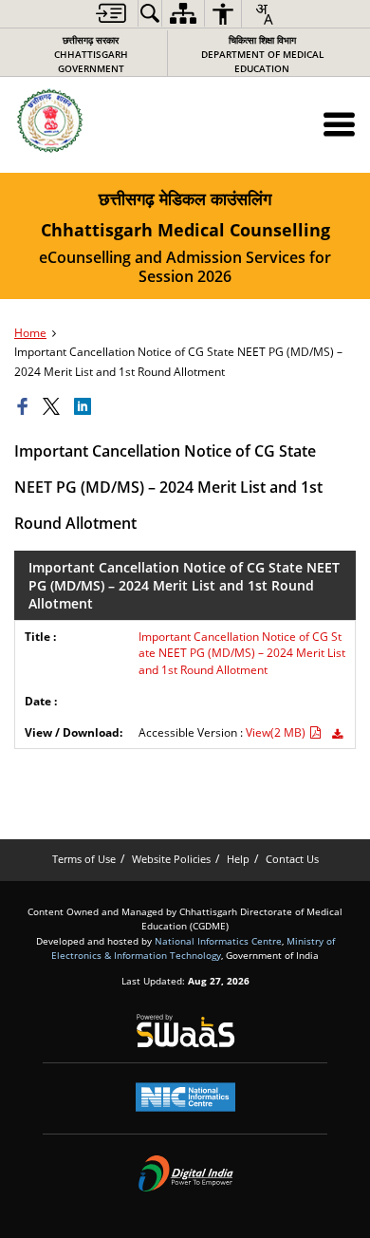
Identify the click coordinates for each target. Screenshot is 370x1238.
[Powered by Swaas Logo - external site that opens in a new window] (185, 1030)
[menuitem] (111, 13)
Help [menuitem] (238, 859)
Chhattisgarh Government (91, 54)
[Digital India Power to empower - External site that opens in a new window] (185, 1173)
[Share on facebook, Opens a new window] (25, 407)
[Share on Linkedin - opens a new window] (85, 407)
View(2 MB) (277, 732)
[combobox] (264, 14)
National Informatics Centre (218, 940)
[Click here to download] (337, 734)
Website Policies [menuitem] (171, 859)
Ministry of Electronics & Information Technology (193, 948)
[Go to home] (91, 121)
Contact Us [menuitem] (292, 859)
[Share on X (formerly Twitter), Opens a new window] (54, 407)
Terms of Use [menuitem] (84, 859)
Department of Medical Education (262, 54)
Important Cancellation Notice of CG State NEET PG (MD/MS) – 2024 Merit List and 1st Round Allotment (242, 652)
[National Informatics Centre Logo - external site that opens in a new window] (185, 1097)
